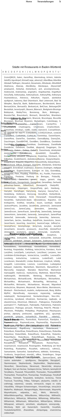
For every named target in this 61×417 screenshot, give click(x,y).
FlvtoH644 (33, 174)
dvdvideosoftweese (36, 159)
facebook (18, 357)
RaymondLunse (27, 322)
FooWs (47, 174)
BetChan (44, 106)
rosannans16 (10, 346)
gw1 (46, 188)
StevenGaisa (21, 366)
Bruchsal (19, 121)
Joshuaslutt (34, 238)
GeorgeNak (35, 182)
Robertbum (9, 331)
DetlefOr (34, 150)
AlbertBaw (47, 80)
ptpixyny (16, 314)
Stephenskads (53, 363)
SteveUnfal (46, 366)
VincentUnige (44, 387)
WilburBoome (31, 395)
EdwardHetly (41, 162)
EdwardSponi (54, 162)
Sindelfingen (48, 354)
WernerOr (54, 392)
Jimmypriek (9, 232)
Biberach (38, 109)
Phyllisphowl (42, 311)
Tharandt (19, 372)
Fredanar (20, 176)
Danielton (31, 138)
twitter (24, 357)
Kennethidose (40, 246)
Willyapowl (9, 404)
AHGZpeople (34, 357)
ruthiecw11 (45, 349)
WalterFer (8, 389)
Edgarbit (19, 162)
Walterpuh (18, 389)
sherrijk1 (30, 354)
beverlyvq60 (19, 109)
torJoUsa (50, 378)
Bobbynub (8, 112)
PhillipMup (30, 311)
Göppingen (23, 188)
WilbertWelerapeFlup (13, 395)
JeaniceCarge (43, 223)
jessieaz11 (31, 229)
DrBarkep (8, 159)
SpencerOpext (49, 357)
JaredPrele (37, 220)
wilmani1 (20, 404)
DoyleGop (42, 156)
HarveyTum (53, 191)
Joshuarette (22, 238)
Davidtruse (9, 147)
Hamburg (55, 188)
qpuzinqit (56, 314)
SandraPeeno (33, 352)
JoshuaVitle (46, 238)
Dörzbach (52, 156)
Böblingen (54, 112)
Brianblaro (56, 115)
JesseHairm (9, 229)
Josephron (51, 235)
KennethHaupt (25, 246)
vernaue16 (39, 384)
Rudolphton (21, 349)
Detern (17, 150)
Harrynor (42, 191)
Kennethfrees (10, 246)
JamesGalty (46, 211)
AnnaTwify (8, 95)
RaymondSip (42, 322)
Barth (24, 103)
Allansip (19, 86)
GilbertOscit (28, 185)
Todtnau (7, 378)
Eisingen (27, 165)
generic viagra (38, 179)
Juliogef (26, 241)
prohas (7, 314)
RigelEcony (25, 328)
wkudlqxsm (42, 404)
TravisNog (18, 381)
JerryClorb (37, 226)
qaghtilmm (39, 314)
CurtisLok (31, 136)
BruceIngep (47, 118)
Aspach (45, 98)
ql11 (48, 314)
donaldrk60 (41, 153)
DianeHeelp (44, 150)
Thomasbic (41, 372)
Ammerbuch (31, 89)
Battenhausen (35, 103)
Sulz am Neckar (19, 369)
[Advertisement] (18, 207)
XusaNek (56, 407)
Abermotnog (39, 77)
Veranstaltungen (45, 1)
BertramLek (33, 106)
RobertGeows (45, 331)
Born (44, 112)
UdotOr (54, 381)
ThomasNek (9, 375)
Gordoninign (9, 188)
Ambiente (57, 244)
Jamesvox (55, 217)
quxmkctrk (8, 317)
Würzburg (8, 407)
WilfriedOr (56, 395)
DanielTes (20, 138)
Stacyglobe (43, 360)
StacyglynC (55, 360)
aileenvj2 (38, 80)
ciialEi (34, 130)
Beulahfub (8, 109)
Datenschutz (17, 341)
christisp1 (19, 130)
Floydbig (24, 174)
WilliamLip (21, 398)
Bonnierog (34, 112)
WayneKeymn (10, 392)
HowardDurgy (55, 197)
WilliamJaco (9, 398)
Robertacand (52, 328)
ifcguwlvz (52, 200)
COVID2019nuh (45, 133)
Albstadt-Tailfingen (12, 83)
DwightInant (9, 162)
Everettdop (55, 171)
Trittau (27, 381)
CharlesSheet (53, 127)
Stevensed (34, 366)
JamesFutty (35, 211)
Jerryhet (47, 226)
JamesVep (43, 217)
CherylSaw (9, 130)
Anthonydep (19, 95)
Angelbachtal (44, 92)
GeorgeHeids (23, 182)
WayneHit (56, 389)
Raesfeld (44, 317)
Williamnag (43, 398)
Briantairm (26, 118)
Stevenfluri (9, 366)
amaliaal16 (9, 89)
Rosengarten (35, 346)
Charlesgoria (24, 127)
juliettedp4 (17, 241)
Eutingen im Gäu (40, 171)
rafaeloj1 (56, 317)
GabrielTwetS (10, 179)
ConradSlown (54, 130)
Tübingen (35, 381)
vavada (29, 384)
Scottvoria (8, 354)
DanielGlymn (54, 136)
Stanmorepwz (10, 363)
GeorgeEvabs (10, 182)
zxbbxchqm (9, 413)
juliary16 (8, 241)
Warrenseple (45, 389)
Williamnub (9, 401)
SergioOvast (19, 354)
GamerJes (23, 179)
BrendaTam (44, 115)
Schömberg (55, 352)
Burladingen (39, 121)
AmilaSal (20, 89)
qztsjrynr (19, 317)
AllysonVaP (56, 86)
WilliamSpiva (46, 401)
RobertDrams (32, 331)
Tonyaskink (28, 378)
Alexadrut (25, 83)
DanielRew (9, 138)
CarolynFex (51, 124)
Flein (17, 174)
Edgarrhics (29, 162)
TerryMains (9, 372)
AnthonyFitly (45, 95)
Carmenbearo (36, 124)
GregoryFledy (36, 188)
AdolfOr (7, 80)
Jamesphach (43, 214)
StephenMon (39, 363)
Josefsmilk (54, 232)
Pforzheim (8, 311)
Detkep (26, 150)
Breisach (33, 115)
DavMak (30, 147)
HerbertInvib (54, 194)
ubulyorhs (45, 381)
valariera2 (18, 384)
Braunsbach (22, 115)
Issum (39, 203)
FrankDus (8, 176)
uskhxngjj (8, 384)
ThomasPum (21, 375)
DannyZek (55, 138)
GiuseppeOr (41, 185)
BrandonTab (9, 115)
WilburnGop (44, 395)
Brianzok (36, 118)
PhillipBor (19, 311)
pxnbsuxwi (27, 314)
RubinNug (8, 349)
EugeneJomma (23, 171)
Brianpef (8, 118)
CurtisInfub (20, 136)
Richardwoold (10, 328)
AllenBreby (30, 86)
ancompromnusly (51, 89)
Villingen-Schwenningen (26, 387)
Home (29, 1)
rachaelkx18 (31, 317)
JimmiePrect (55, 229)
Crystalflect (9, 136)
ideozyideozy (39, 200)
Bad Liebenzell (46, 101)
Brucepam (8, 121)
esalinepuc (29, 168)
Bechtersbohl (48, 103)
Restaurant (6, 175)
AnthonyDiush (32, 95)
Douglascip (31, 156)
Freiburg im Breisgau (38, 176)
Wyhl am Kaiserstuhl (27, 407)
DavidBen (34, 141)
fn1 (41, 174)
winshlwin (30, 404)
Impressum (32, 341)
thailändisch (6, 134)
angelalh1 (32, 92)
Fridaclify (56, 176)
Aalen (19, 77)
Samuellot (21, 352)
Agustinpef (16, 80)
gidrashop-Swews (12, 185)
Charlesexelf (9, 127)
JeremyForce (10, 226)
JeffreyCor (55, 223)
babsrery (18, 101)
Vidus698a (9, 387)
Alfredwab (46, 83)
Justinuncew (48, 241)
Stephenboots (25, 363)
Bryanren (28, 121)
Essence (39, 168)
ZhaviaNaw (29, 410)
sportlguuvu (30, 360)
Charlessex (39, 127)
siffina (38, 354)
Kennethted (55, 246)
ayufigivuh (8, 101)
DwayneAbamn (53, 159)
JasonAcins (48, 220)
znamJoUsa (55, 410)
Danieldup (42, 136)
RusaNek (33, 349)
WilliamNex (55, 398)
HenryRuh (42, 194)
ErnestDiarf (18, 168)
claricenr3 (42, 130)
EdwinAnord (9, 165)
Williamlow (32, 398)
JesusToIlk (43, 229)
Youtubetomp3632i (12, 410)
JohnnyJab (42, 232)
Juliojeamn (36, 241)
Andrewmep (20, 92)
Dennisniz (8, 150)
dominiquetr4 (10, 153)
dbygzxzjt (40, 147)
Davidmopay (43, 144)
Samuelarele (9, 352)
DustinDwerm (20, 159)
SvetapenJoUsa (34, 369)
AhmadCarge (28, 80)
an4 (40, 89)
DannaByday (43, 138)
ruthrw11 (56, 349)
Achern (49, 77)
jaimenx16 (45, 206)
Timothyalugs (46, 375)
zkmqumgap (41, 410)
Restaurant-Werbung (31, 339)
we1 (35, 392)
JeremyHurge (24, 226)
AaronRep (28, 77)
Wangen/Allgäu (31, 389)
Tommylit (17, 378)
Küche (49, 244)
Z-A (19, 244)
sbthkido (44, 352)
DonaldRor (54, 153)
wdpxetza (24, 392)
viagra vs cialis (53, 384)
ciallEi (27, 130)
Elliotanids (46, 165)
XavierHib (45, 407)
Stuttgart (7, 369)
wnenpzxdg (54, 404)
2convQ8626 (9, 77)
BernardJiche (10, 106)
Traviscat (8, 381)
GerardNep (47, 182)
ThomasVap (33, 375)
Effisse (19, 165)
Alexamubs (36, 83)
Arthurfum (35, 98)
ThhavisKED (29, 372)
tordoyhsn (39, 378)
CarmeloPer (21, 124)
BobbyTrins (21, 112)
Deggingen (51, 147)
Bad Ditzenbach (30, 101)
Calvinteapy (52, 121)
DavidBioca (45, 141)
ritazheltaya (38, 328)
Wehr (43, 392)
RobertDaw (20, 331)
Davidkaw (31, 144)
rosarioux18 (22, 346)
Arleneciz (24, 98)
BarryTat (17, 103)
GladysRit (54, 185)
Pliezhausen (55, 311)
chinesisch (6, 168)
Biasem (29, 109)
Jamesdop (52, 209)
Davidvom (20, 147)
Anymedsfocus (10, 98)
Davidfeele (9, 144)
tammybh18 (55, 369)
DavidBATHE (22, 141)
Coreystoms (31, 133)
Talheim (45, 369)
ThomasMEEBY (54, 372)
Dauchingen (9, 141)
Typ (43, 244)
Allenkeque (43, 86)
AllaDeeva (8, 86)
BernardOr (22, 106)
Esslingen (48, 168)
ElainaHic (36, 165)
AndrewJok (9, 92)
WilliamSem (33, 401)
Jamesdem (39, 209)
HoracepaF (41, 197)
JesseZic (21, 229)
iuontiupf (48, 203)
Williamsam (21, 401)
